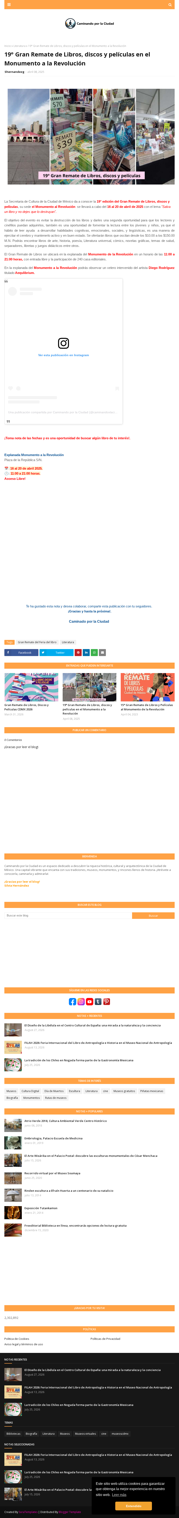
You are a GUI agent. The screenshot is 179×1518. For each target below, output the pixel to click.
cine (105, 1091)
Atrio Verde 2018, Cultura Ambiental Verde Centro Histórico (65, 1121)
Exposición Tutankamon (40, 1208)
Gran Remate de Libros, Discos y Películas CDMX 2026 (26, 707)
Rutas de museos (55, 1098)
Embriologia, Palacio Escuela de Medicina (53, 1138)
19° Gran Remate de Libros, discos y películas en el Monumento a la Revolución (87, 709)
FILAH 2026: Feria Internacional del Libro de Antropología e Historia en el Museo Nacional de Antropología (98, 1043)
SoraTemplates (28, 1512)
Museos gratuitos (124, 1091)
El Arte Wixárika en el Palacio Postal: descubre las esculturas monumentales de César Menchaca (90, 1156)
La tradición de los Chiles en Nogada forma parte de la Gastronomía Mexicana (78, 1060)
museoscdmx (120, 1434)
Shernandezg (14, 72)
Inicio (7, 46)
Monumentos (31, 1098)
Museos (11, 1091)
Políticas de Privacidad (105, 1339)
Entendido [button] (133, 1506)
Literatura (20, 46)
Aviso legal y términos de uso (23, 1344)
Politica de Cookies (16, 1339)
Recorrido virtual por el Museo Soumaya (52, 1173)
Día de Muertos (54, 1091)
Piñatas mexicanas (151, 1091)
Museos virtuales (85, 1434)
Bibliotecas (13, 1434)
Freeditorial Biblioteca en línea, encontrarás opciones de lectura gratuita (75, 1225)
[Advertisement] (37, 952)
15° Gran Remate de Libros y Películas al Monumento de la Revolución (147, 707)
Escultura (74, 1091)
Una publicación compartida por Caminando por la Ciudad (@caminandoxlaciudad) (65, 412)
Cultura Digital (30, 1091)
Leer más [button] (119, 1495)
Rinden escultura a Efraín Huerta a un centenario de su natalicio (68, 1191)
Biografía (12, 1098)
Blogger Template (70, 1512)
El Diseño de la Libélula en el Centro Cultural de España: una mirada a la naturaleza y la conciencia (92, 1025)
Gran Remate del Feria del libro (37, 642)
